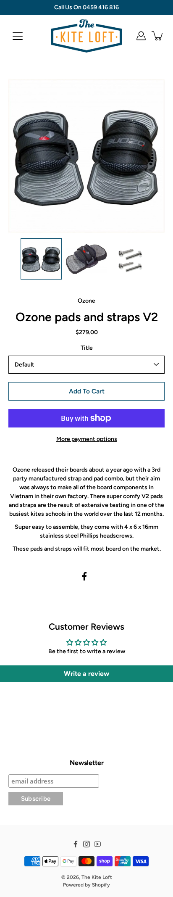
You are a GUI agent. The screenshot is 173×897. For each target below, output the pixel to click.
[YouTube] (97, 844)
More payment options (86, 439)
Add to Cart (87, 391)
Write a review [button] (86, 674)
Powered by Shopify (86, 885)
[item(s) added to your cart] (158, 35)
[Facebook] (84, 576)
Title (87, 347)
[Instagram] (86, 844)
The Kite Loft (96, 877)
